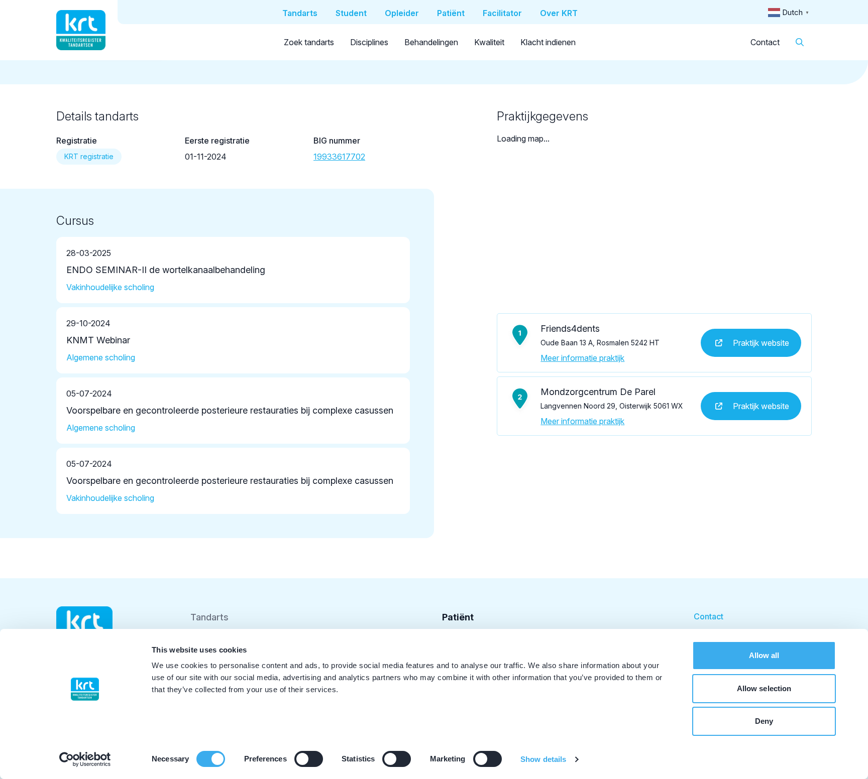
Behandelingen (431, 42)
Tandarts (209, 617)
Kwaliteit (489, 42)
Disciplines (369, 42)
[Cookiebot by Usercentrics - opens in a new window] (85, 759)
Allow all (764, 655)
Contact (765, 42)
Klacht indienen (548, 42)
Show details (543, 759)
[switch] (308, 759)
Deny (764, 721)
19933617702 (339, 157)
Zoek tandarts (309, 42)
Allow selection (764, 688)
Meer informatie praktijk (582, 358)
